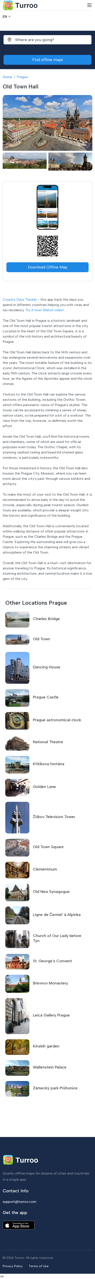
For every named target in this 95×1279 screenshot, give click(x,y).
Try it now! (33, 310)
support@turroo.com (19, 1202)
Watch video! (53, 310)
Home (7, 77)
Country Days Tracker (20, 299)
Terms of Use (39, 1266)
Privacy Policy (13, 1266)
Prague (22, 77)
